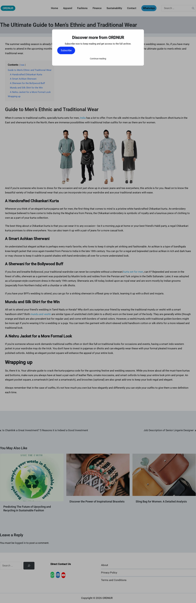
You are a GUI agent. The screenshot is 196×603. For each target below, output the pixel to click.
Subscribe (66, 50)
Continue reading (98, 58)
